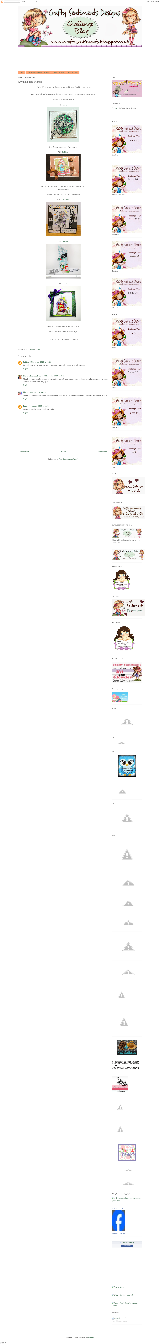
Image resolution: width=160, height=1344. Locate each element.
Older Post (102, 452)
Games (119, 1320)
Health (126, 1321)
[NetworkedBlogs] (127, 1243)
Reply (25, 369)
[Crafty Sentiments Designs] (118, 1231)
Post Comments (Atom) (68, 459)
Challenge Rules (59, 72)
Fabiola (65, 152)
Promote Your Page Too (118, 1233)
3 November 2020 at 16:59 (37, 392)
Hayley (65, 105)
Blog (113, 1317)
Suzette (115, 108)
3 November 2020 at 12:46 (40, 362)
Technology (118, 1321)
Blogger (91, 1338)
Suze (25, 406)
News (113, 1320)
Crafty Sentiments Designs (119, 1208)
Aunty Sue (65, 199)
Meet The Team (72, 72)
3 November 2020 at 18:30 (38, 406)
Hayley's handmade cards (33, 376)
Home (22, 72)
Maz (65, 284)
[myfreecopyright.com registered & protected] (127, 1201)
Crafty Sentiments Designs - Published (39, 72)
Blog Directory (120, 1317)
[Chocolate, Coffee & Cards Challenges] (127, 1054)
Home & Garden (124, 1320)
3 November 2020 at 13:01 (54, 376)
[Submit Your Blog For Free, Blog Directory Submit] (116, 1318)
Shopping (116, 1320)
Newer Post (24, 452)
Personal (113, 1321)
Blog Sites (126, 1317)
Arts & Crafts (122, 1321)
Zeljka (65, 242)
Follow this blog (127, 1245)
